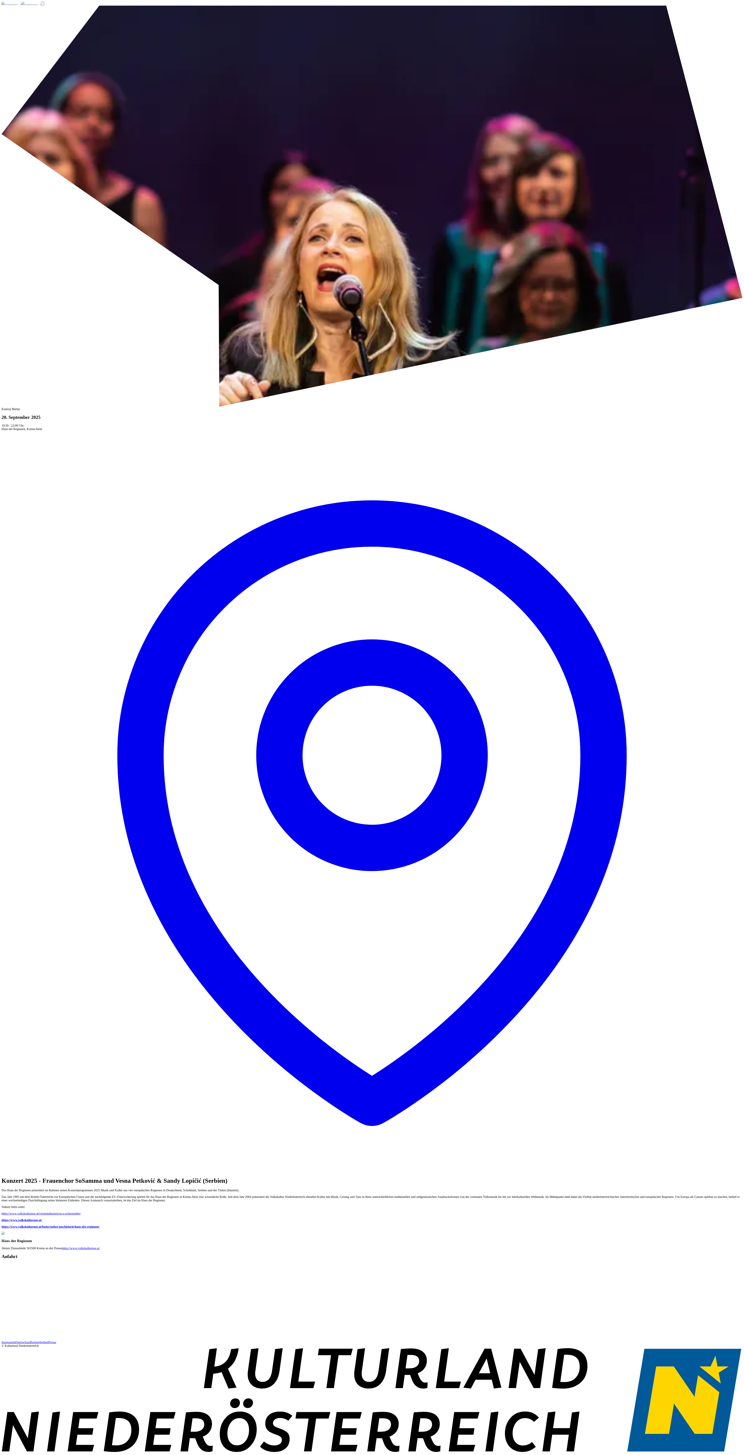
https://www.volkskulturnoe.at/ (22, 1220)
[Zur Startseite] (21, 3)
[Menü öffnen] (42, 4)
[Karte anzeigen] (372, 1171)
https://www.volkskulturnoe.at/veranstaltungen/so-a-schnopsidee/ (41, 1213)
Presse (52, 1342)
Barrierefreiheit (39, 1342)
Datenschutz (22, 1342)
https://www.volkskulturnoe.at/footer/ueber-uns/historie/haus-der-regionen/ (50, 1226)
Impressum (8, 1342)
